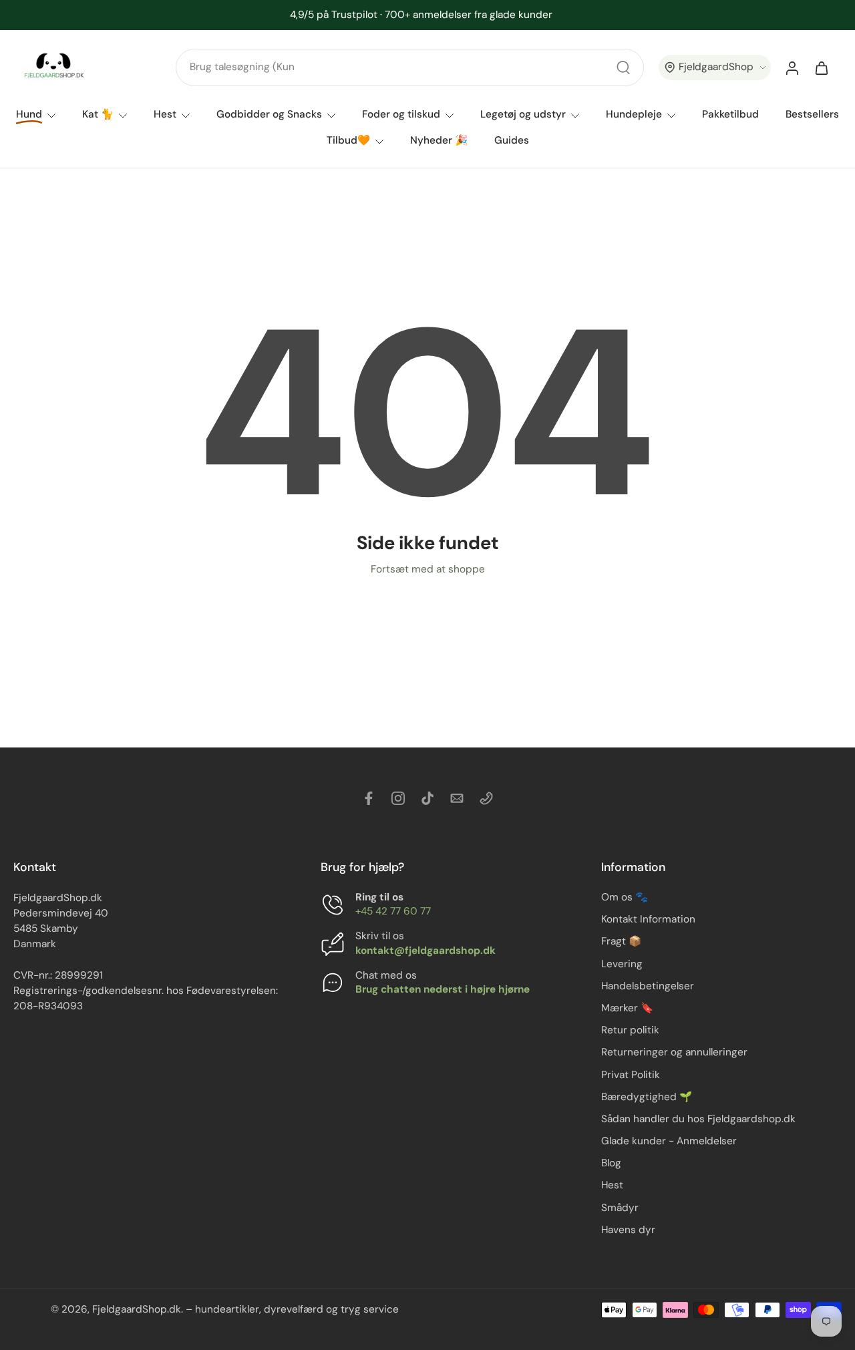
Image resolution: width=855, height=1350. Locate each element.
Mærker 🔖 (627, 1008)
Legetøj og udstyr (523, 114)
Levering (622, 964)
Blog (611, 1163)
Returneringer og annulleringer (674, 1052)
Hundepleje (634, 114)
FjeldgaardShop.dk (136, 1310)
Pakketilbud (730, 114)
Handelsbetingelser (647, 986)
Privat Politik (630, 1074)
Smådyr (620, 1207)
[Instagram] (398, 798)
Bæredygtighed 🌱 (646, 1097)
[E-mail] (457, 798)
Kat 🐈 (98, 114)
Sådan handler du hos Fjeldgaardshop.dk (698, 1119)
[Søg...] (623, 67)
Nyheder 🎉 (439, 140)
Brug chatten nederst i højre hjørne (442, 989)
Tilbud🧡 (348, 140)
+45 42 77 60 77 (393, 911)
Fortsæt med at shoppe (428, 569)
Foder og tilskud (401, 114)
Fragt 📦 (621, 942)
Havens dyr (628, 1229)
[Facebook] (368, 798)
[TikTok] (427, 798)
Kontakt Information (648, 919)
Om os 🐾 (624, 897)
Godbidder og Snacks (269, 114)
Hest (165, 114)
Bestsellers (812, 114)
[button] (715, 67)
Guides (511, 140)
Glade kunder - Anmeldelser (669, 1141)
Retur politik (630, 1030)
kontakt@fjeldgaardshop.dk (425, 950)
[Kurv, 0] (821, 67)
